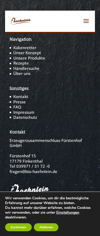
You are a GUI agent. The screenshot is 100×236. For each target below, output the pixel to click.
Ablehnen (46, 227)
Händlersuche (26, 68)
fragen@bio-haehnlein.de (33, 171)
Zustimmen (18, 227)
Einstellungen (67, 212)
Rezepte (21, 63)
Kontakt (20, 96)
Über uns (21, 73)
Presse (19, 101)
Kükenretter (24, 47)
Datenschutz (25, 117)
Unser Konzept (27, 52)
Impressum (23, 112)
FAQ (17, 106)
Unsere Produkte (29, 58)
